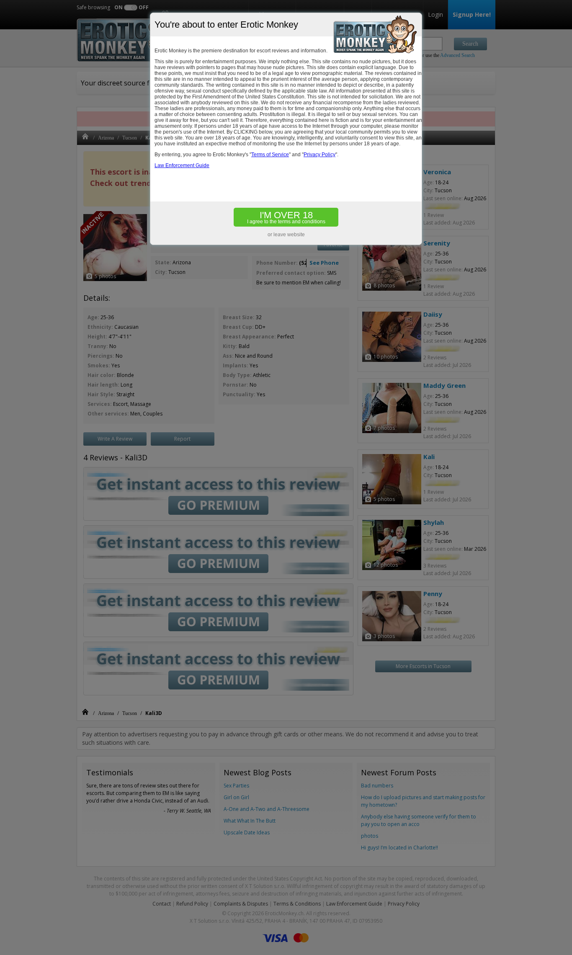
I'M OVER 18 (286, 217)
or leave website (286, 234)
